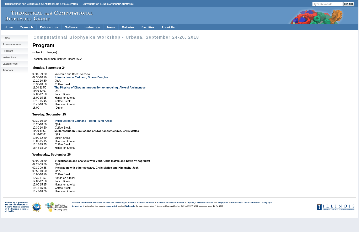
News (111, 27)
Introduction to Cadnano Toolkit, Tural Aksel (83, 120)
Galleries (128, 27)
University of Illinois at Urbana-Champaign (108, 4)
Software (71, 27)
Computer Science (204, 203)
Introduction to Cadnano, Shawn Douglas (81, 77)
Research (26, 27)
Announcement (12, 44)
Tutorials (8, 70)
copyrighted (111, 206)
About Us (168, 27)
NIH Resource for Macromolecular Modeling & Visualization (41, 4)
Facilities (147, 27)
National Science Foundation (170, 203)
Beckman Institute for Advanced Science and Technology (99, 203)
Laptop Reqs (10, 63)
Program (8, 50)
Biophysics (223, 203)
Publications (49, 27)
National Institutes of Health (141, 203)
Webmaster (130, 206)
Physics (190, 203)
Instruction (92, 27)
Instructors (9, 57)
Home (9, 27)
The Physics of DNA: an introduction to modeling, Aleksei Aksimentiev (99, 87)
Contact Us (77, 206)
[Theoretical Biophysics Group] (47, 19)
